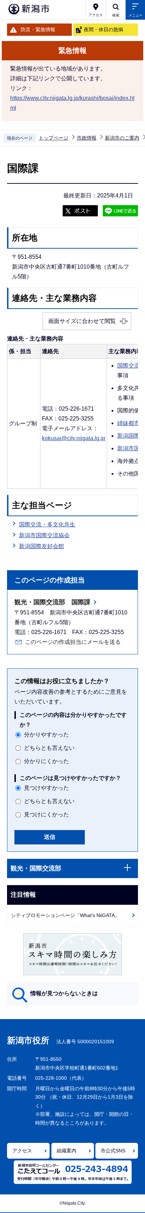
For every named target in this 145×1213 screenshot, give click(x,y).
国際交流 (128, 366)
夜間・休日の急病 (103, 29)
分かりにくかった (46, 761)
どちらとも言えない (49, 748)
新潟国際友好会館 (41, 546)
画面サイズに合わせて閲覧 (82, 321)
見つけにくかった (46, 814)
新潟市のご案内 (122, 138)
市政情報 (86, 138)
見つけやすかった (46, 788)
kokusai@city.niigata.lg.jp (73, 438)
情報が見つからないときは (64, 993)
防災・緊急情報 (38, 29)
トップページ (53, 138)
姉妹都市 (128, 423)
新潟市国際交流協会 (44, 535)
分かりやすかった (46, 734)
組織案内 (66, 1150)
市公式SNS (113, 1150)
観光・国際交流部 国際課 (52, 602)
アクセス (22, 1150)
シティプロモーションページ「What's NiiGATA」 (65, 915)
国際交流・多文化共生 (47, 524)
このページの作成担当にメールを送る (73, 642)
